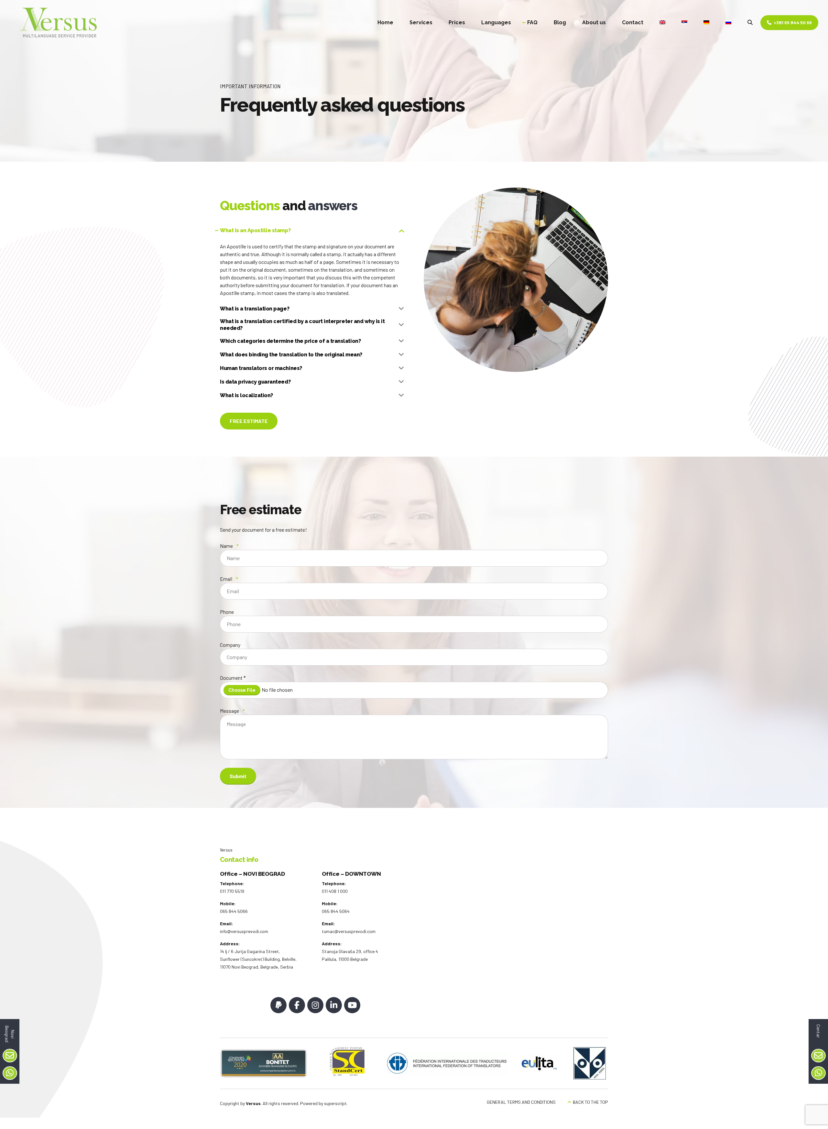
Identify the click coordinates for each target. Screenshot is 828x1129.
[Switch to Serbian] (684, 22)
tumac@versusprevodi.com (349, 931)
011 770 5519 (232, 891)
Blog (560, 22)
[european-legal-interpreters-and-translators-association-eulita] (539, 1063)
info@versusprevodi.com (244, 931)
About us (594, 22)
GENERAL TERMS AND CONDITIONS (521, 1102)
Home (385, 22)
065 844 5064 (336, 911)
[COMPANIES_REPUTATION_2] (263, 1063)
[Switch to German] (706, 22)
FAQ (532, 22)
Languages (496, 22)
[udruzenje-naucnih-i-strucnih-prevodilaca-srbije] (589, 1063)
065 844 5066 (234, 911)
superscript (335, 1103)
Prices (457, 22)
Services (420, 22)
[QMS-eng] (347, 1061)
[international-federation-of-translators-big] (447, 1063)
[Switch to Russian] (728, 22)
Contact (632, 22)
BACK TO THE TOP (590, 1102)
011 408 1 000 (335, 891)
